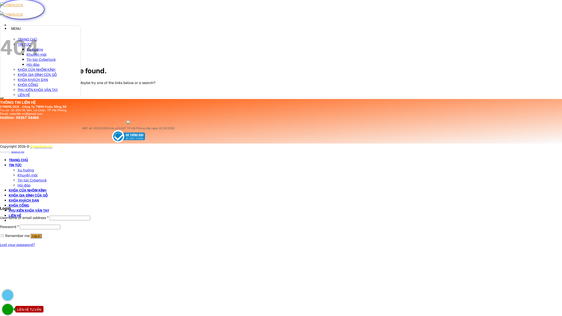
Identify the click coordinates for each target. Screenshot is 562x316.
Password (9, 226)
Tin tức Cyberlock (41, 59)
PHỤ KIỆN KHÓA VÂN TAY (38, 89)
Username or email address (24, 217)
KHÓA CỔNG (28, 84)
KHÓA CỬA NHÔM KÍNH (36, 69)
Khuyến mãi (28, 174)
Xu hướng (26, 169)
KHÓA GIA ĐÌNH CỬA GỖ (37, 74)
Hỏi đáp (33, 64)
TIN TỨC (15, 164)
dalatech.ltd (17, 151)
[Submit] (2, 98)
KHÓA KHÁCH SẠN (33, 79)
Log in (36, 236)
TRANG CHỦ (18, 159)
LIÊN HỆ (24, 94)
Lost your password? (17, 244)
